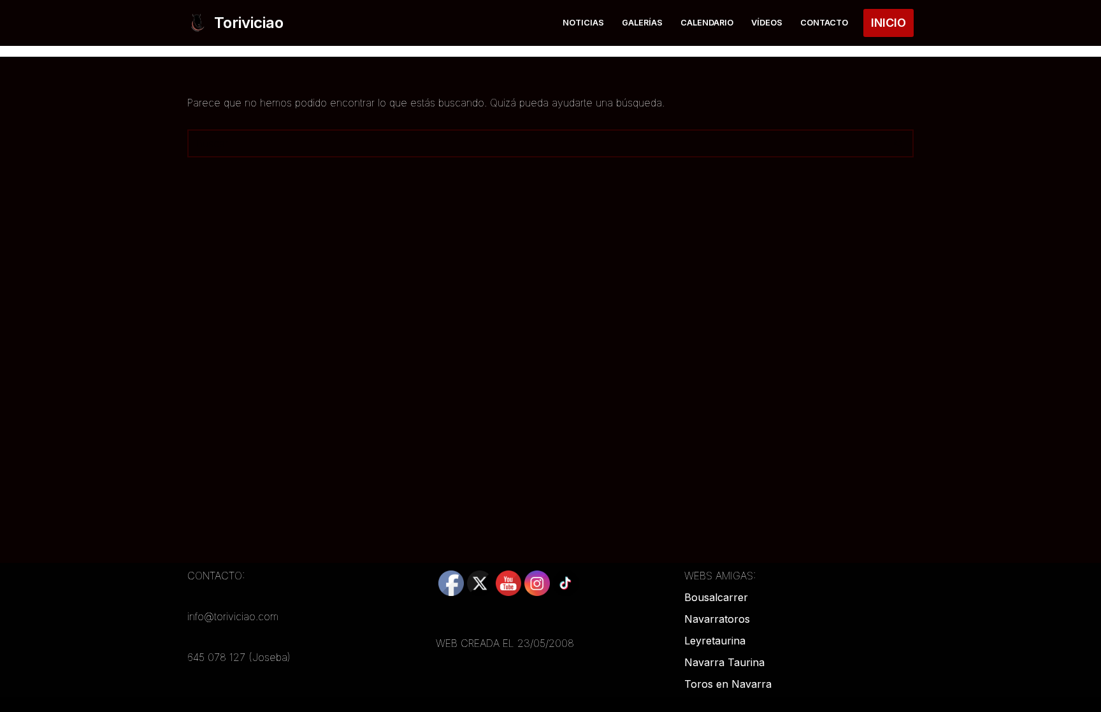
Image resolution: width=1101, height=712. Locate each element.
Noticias (583, 22)
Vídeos (766, 22)
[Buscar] (899, 143)
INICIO (888, 22)
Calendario (706, 22)
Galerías (642, 22)
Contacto (824, 22)
